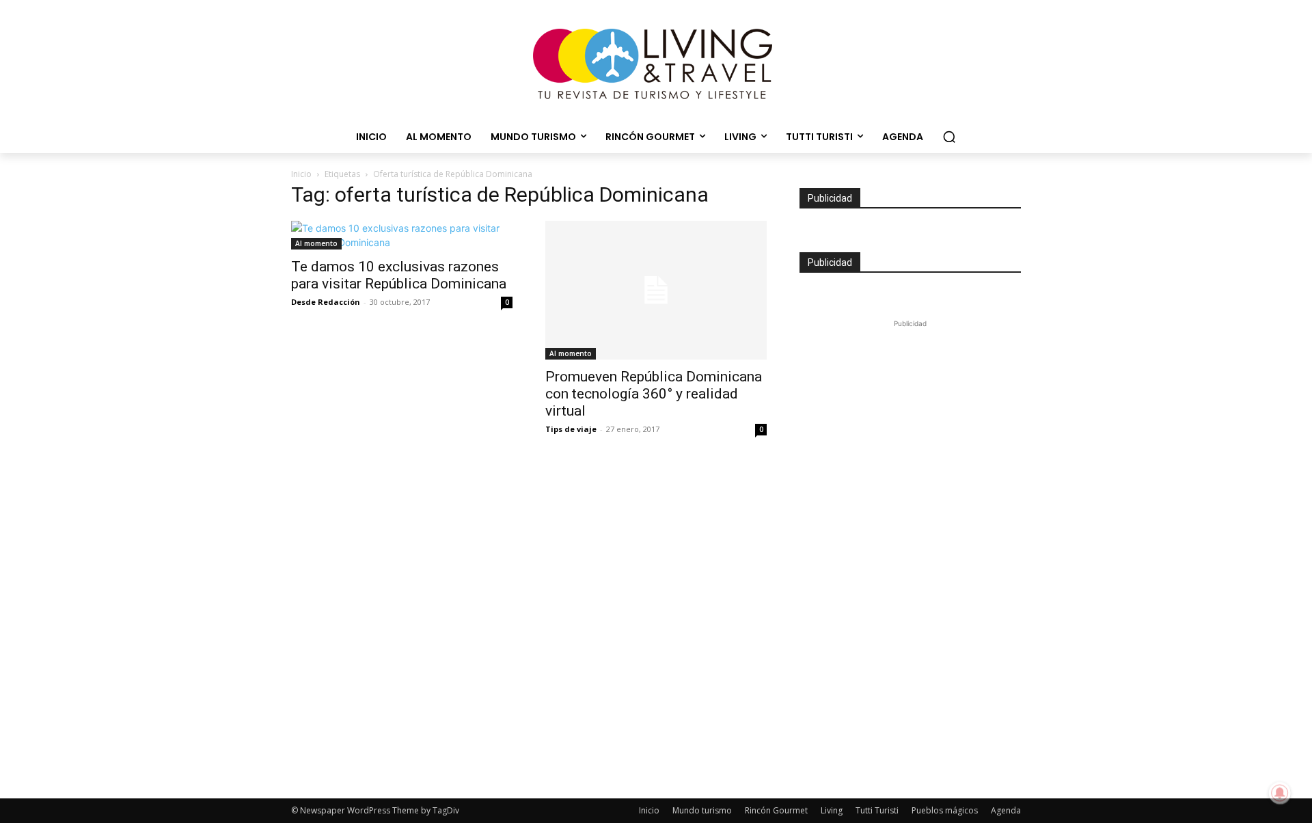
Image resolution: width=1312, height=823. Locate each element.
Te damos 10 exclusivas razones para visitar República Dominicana (398, 275)
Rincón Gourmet (776, 810)
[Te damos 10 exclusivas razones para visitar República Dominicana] (401, 235)
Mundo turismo (702, 810)
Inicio (301, 174)
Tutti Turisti (877, 810)
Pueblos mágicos (945, 810)
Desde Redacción (325, 302)
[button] (949, 136)
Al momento (316, 243)
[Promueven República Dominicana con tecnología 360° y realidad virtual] (656, 290)
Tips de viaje (571, 429)
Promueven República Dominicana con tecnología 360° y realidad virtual (653, 393)
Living (832, 810)
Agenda (1006, 810)
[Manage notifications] (1280, 793)
